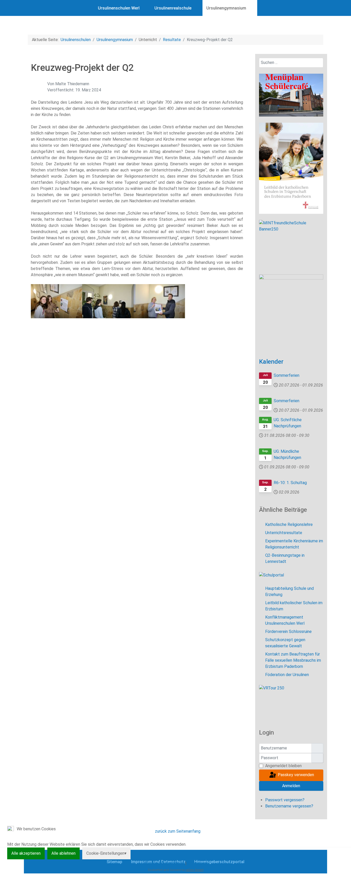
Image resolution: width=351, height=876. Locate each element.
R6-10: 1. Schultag (290, 482)
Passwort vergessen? (284, 799)
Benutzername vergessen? (289, 806)
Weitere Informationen (163, 863)
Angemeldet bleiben (283, 765)
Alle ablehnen (63, 853)
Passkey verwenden (295, 774)
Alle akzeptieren (26, 853)
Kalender (271, 361)
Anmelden (291, 785)
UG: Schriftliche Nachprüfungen (288, 422)
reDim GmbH (195, 870)
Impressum (198, 863)
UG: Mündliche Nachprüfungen (287, 454)
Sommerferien (286, 375)
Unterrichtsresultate (283, 532)
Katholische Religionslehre (289, 524)
